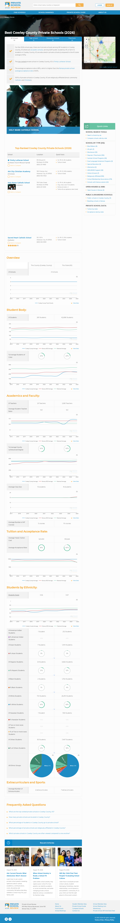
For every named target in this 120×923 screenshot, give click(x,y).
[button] (98, 56)
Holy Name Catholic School (24, 130)
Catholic (18, 80)
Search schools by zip (94, 135)
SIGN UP (109, 5)
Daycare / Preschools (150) (95, 155)
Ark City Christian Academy (19, 171)
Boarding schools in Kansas (96, 201)
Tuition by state (92, 209)
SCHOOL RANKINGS (46, 12)
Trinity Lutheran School (62, 61)
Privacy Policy (109, 920)
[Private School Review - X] (6, 919)
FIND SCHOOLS (19, 12)
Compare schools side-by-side (97, 138)
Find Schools (59, 908)
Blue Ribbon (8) (92, 146)
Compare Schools (78, 908)
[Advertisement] (43, 215)
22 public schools (37, 50)
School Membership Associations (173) (99, 179)
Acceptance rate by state (95, 212)
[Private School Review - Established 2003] (13, 5)
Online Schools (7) (93, 173)
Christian (28, 80)
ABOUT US (102, 12)
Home (57, 904)
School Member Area (99, 904)
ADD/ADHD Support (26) (95, 170)
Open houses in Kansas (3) (95, 190)
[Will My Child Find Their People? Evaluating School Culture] (69, 857)
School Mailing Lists (99, 906)
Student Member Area (79, 904)
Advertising (96, 908)
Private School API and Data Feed (104, 911)
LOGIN (100, 5)
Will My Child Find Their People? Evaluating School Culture (69, 876)
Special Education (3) (94, 164)
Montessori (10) (92, 152)
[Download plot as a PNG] (77, 277)
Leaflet (103, 62)
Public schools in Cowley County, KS (99, 198)
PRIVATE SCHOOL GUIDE (76, 12)
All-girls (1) (90, 149)
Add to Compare (15, 166)
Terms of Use (99, 920)
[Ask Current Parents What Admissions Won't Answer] (17, 857)
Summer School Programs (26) (97, 158)
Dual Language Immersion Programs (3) (100, 161)
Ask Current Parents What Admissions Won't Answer (17, 874)
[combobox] (53, 5)
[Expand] (86, 46)
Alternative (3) (91, 167)
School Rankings (60, 911)
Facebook (10, 919)
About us (58, 906)
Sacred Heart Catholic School (19, 238)
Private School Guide (79, 906)
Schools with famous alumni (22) (98, 182)
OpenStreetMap (111, 62)
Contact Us (76, 911)
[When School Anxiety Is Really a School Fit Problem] (43, 857)
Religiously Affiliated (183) (95, 176)
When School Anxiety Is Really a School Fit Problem (42, 876)
